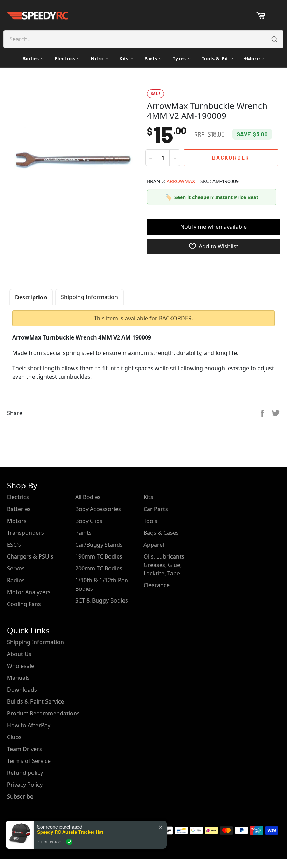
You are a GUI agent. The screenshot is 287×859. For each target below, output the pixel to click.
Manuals (18, 678)
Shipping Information (89, 297)
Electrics (65, 58)
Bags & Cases (161, 533)
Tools (151, 521)
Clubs (14, 737)
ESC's (14, 544)
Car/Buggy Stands (99, 544)
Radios (16, 580)
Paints (83, 533)
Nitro (97, 58)
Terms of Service (29, 761)
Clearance (157, 585)
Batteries (19, 509)
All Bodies (88, 497)
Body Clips (89, 521)
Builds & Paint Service (35, 701)
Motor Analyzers (29, 592)
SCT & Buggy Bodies (101, 600)
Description (31, 297)
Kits (124, 58)
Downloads (22, 689)
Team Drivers (24, 749)
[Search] (274, 39)
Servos (16, 568)
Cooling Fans (24, 604)
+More (252, 58)
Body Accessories (98, 509)
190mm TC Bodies (98, 556)
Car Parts (156, 509)
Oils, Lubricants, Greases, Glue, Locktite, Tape (165, 565)
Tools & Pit (215, 58)
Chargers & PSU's (30, 556)
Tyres (179, 58)
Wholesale (20, 666)
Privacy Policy (25, 784)
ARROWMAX (181, 181)
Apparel (154, 544)
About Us (19, 654)
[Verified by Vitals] (69, 842)
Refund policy (25, 773)
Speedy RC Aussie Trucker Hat (70, 832)
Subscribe (20, 796)
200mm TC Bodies (98, 568)
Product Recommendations (43, 713)
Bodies (30, 58)
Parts (150, 58)
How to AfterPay (28, 725)
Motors (17, 521)
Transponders (25, 533)
